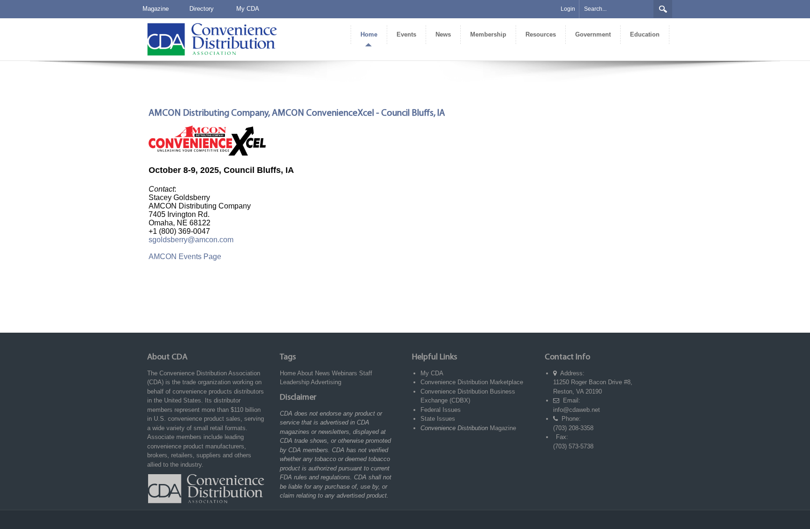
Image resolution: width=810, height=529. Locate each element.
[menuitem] (369, 34)
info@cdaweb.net (576, 409)
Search (662, 9)
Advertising (326, 382)
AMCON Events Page (185, 257)
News (322, 373)
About (305, 373)
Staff (365, 373)
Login (568, 9)
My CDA (247, 8)
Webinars (344, 373)
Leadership (294, 382)
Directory (201, 8)
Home (288, 373)
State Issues (437, 418)
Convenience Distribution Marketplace (471, 382)
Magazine (155, 8)
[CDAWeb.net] (212, 38)
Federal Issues (440, 409)
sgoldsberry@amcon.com (191, 240)
